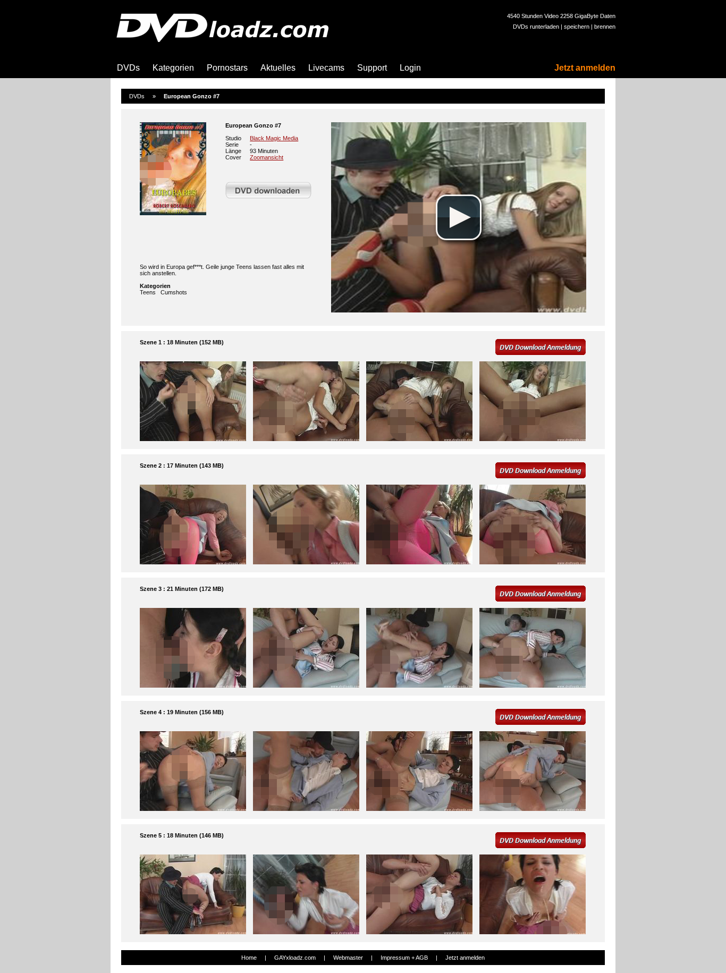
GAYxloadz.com (295, 957)
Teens (148, 292)
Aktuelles (278, 67)
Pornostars (227, 67)
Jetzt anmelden (584, 67)
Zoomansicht (266, 157)
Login (410, 67)
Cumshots (174, 292)
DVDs (128, 67)
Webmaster (348, 957)
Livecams (326, 67)
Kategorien (173, 67)
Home (249, 957)
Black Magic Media (274, 138)
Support (372, 67)
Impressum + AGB (404, 957)
